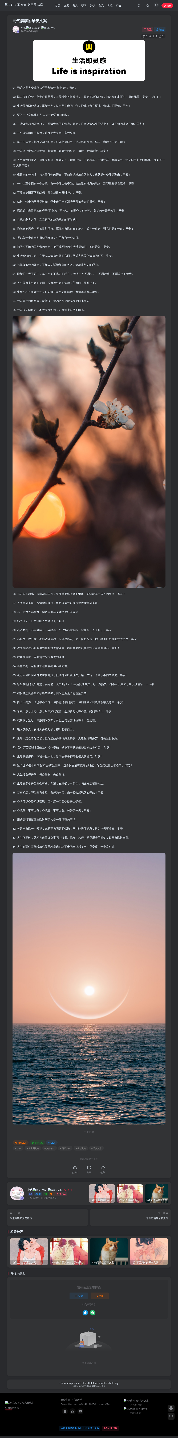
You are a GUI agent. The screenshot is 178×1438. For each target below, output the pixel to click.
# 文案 (18, 1148)
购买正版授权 (110, 1428)
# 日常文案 (65, 1148)
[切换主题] (171, 1416)
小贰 (23, 27)
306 (39, 1193)
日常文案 (22, 1142)
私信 (161, 29)
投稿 (169, 5)
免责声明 (78, 1399)
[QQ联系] (171, 1408)
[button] (167, 1192)
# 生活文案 (81, 1148)
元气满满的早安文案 (30, 20)
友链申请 (65, 1399)
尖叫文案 (83, 1404)
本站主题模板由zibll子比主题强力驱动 (80, 1428)
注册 (101, 1296)
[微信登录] (92, 1312)
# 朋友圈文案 (33, 1148)
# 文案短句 (49, 1148)
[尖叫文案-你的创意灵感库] (22, 1402)
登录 (80, 1296)
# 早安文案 (96, 1148)
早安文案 (38, 1142)
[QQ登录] (85, 1312)
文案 (53, 1142)
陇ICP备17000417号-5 (99, 1404)
